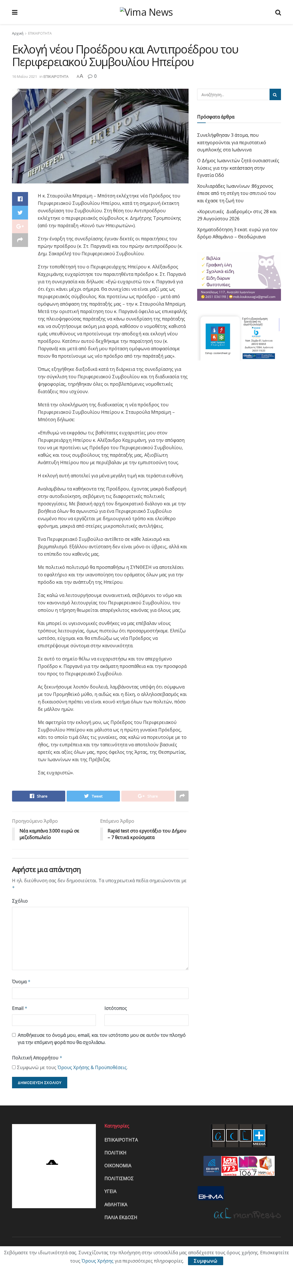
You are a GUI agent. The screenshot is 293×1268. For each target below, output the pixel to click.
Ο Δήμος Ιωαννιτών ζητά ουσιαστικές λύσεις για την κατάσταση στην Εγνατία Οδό (238, 167)
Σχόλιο (20, 901)
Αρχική (17, 33)
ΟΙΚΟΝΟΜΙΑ (117, 1165)
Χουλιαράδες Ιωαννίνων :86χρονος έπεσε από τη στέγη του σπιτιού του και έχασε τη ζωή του (236, 193)
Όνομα (21, 981)
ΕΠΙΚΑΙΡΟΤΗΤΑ (40, 33)
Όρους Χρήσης (98, 1261)
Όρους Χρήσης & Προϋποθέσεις (92, 1067)
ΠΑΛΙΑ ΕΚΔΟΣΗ (120, 1217)
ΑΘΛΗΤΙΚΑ (115, 1204)
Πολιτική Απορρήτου (37, 1058)
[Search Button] (275, 94)
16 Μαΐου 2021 (24, 76)
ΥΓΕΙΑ (110, 1191)
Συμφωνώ (205, 1261)
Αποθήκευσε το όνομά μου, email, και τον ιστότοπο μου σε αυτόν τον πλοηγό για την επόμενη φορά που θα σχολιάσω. (102, 1039)
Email (19, 1008)
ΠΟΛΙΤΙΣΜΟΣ (119, 1178)
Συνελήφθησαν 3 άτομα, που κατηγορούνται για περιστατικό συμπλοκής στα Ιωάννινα (231, 142)
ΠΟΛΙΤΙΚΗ (115, 1153)
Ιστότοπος (115, 1008)
